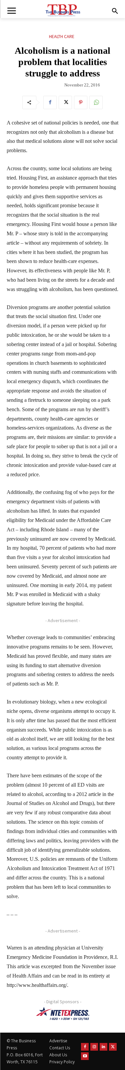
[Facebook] (50, 102)
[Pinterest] (80, 102)
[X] (65, 102)
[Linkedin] (103, 1047)
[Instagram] (94, 1047)
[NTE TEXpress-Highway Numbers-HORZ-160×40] (62, 1013)
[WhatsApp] (96, 102)
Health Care (61, 36)
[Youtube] (85, 1056)
